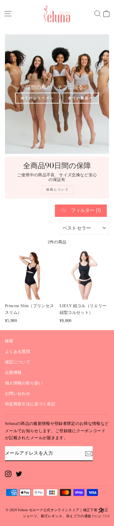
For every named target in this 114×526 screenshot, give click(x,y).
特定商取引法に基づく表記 (30, 404)
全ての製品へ (80, 98)
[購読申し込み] (89, 453)
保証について (17, 362)
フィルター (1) (85, 210)
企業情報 (13, 372)
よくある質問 (17, 351)
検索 (9, 341)
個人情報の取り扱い (24, 383)
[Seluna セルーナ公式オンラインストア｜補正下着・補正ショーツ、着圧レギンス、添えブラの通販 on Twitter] (19, 473)
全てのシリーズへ (37, 98)
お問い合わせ (17, 393)
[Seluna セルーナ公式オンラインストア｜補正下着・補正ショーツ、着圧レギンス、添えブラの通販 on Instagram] (8, 473)
